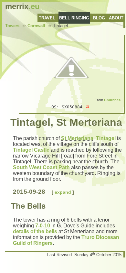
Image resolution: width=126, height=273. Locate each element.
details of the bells (35, 231)
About (116, 18)
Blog (99, 18)
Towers (12, 25)
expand (63, 192)
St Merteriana (77, 138)
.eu (22, 6)
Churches (112, 100)
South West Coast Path (41, 167)
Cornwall (36, 25)
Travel (47, 18)
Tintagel (106, 138)
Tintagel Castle (31, 150)
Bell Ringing (74, 18)
